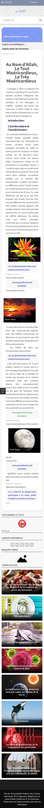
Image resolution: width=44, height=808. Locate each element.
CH (27, 544)
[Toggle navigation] (39, 20)
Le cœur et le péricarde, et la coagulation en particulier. (22, 746)
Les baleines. (22, 721)
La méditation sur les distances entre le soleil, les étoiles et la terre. (22, 692)
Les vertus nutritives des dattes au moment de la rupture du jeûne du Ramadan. (22, 587)
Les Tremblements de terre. (22, 642)
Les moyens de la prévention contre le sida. (22, 667)
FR (22, 544)
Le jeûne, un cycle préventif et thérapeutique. (22, 615)
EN (17, 544)
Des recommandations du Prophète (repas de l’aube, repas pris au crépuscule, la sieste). (22, 770)
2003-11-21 (10, 54)
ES (32, 544)
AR (12, 544)
